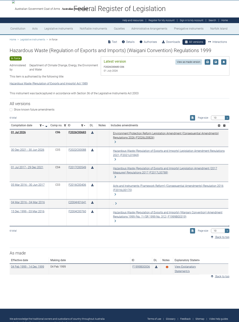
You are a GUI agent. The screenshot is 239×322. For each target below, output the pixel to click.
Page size (203, 117)
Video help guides (218, 318)
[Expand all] (219, 125)
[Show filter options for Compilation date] (41, 125)
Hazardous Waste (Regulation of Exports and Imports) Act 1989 (49, 83)
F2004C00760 (77, 211)
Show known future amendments (34, 109)
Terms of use (154, 318)
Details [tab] (130, 42)
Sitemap (199, 318)
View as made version (188, 62)
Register (162, 20)
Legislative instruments (58, 28)
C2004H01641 (77, 202)
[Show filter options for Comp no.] (66, 125)
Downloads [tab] (173, 42)
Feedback (185, 318)
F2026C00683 (77, 132)
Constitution (17, 28)
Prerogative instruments (188, 28)
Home (13, 39)
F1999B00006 (141, 266)
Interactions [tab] (219, 42)
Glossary (170, 318)
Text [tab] (114, 42)
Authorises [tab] (150, 42)
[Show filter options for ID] (83, 125)
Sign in (191, 20)
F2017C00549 (77, 167)
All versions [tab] (196, 42)
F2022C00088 (77, 149)
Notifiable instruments (93, 28)
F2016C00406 (77, 184)
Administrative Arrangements (149, 28)
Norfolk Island (218, 28)
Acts (35, 28)
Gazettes (119, 28)
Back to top (222, 237)
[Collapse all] (224, 125)
